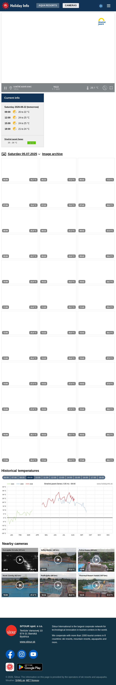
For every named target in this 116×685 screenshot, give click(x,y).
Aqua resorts (48, 5)
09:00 (30, 477)
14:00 (69, 477)
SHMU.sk (20, 680)
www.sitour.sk (27, 641)
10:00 (37, 477)
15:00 (77, 477)
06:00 (6, 477)
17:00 (93, 477)
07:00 (14, 477)
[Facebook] (10, 654)
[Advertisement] (81, 120)
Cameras (71, 5)
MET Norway (32, 680)
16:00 (85, 477)
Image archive (52, 154)
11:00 (45, 477)
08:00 (22, 477)
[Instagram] (21, 654)
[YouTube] (33, 654)
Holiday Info (12, 3)
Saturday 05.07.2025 (22, 154)
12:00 (53, 477)
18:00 (101, 477)
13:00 (61, 477)
